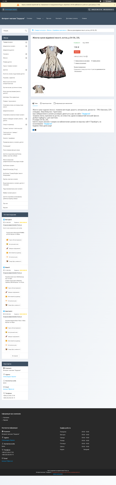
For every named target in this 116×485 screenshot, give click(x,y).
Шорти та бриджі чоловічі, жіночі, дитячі (13, 119)
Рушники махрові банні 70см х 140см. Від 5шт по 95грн (15, 321)
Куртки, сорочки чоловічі (10, 179)
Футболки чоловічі (8, 165)
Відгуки (5, 207)
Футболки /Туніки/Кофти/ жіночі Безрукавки (12, 174)
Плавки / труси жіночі (9, 101)
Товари (39, 18)
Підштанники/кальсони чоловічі (12, 189)
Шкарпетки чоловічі (9, 46)
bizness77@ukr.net (8, 389)
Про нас (48, 18)
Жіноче (49, 30)
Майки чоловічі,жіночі (9, 193)
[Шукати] (26, 31)
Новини (84, 18)
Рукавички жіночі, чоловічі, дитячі (13, 142)
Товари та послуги (40, 30)
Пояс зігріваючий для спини (11, 150)
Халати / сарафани (9, 138)
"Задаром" (86, 114)
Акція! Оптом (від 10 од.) (10, 169)
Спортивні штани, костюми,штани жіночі (13, 106)
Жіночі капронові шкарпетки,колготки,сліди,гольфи (13, 160)
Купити (77, 52)
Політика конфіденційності (73, 472)
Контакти (59, 18)
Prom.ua (67, 470)
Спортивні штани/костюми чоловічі (13, 115)
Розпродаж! (6, 146)
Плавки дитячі (7, 62)
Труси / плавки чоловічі (10, 66)
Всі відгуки (15, 356)
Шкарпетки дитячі (8, 50)
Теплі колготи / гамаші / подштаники (10, 133)
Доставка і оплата (72, 18)
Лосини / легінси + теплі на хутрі (12, 128)
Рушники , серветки (9, 77)
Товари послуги (8, 42)
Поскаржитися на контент (58, 472)
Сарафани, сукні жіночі (59, 30)
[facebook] (33, 130)
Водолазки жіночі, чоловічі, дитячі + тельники (14, 184)
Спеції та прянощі (8, 124)
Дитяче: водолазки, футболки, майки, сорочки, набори (12, 155)
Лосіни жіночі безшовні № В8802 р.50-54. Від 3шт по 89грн (15, 233)
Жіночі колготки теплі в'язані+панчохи (9, 82)
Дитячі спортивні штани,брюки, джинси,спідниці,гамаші (12, 197)
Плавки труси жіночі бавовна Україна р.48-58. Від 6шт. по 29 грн (14, 281)
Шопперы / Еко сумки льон (11, 97)
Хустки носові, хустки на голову (12, 87)
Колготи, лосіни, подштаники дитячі (14, 74)
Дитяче (5, 70)
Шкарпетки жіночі (8, 111)
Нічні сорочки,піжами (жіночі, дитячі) (11, 92)
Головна (29, 18)
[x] (35, 130)
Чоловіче (6, 54)
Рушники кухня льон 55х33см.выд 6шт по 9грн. (14, 277)
